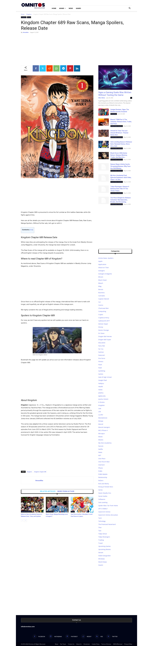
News (71, 8)
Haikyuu (101, 383)
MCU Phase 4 (103, 430)
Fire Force (101, 358)
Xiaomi (100, 565)
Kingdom (29, 14)
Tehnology (113, 114)
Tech (100, 518)
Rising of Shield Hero (105, 487)
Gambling (101, 371)
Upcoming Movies (104, 549)
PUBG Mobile (102, 474)
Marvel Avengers (104, 427)
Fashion (101, 352)
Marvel (100, 424)
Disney (100, 327)
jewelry (100, 393)
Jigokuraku (102, 396)
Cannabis (101, 296)
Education (101, 343)
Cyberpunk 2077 (104, 321)
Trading (101, 540)
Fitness (100, 361)
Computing (102, 311)
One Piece (101, 459)
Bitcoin (100, 277)
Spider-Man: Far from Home (108, 506)
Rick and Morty (103, 484)
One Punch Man (104, 462)
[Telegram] (63, 68)
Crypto (100, 314)
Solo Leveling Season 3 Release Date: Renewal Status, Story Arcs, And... (121, 144)
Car (99, 302)
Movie (100, 437)
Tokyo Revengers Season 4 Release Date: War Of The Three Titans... (119, 189)
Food (100, 368)
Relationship (102, 477)
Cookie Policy (95, 644)
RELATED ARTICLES (47, 491)
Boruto (100, 289)
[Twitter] (43, 68)
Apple (100, 261)
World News (102, 562)
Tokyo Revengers (104, 537)
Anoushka (26, 32)
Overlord (101, 465)
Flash (100, 365)
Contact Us (71, 644)
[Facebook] (36, 68)
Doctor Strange (103, 330)
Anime (61, 8)
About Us (79, 644)
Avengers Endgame (105, 274)
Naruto (100, 446)
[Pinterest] (70, 68)
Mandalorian (102, 418)
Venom (100, 553)
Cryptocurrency (103, 318)
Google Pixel (102, 380)
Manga (100, 421)
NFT (99, 455)
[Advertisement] (76, 49)
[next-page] (25, 520)
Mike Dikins (101, 98)
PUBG (100, 471)
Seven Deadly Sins (104, 493)
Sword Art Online (104, 512)
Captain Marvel (103, 299)
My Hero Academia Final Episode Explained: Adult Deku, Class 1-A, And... (120, 177)
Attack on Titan (103, 268)
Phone (100, 468)
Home (54, 8)
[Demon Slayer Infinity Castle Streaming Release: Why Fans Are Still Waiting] (103, 166)
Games (78, 8)
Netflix (100, 449)
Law (99, 408)
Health (100, 387)
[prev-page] (22, 520)
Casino (100, 305)
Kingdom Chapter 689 (40, 471)
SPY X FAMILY (103, 509)
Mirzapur (101, 433)
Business (101, 293)
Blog (99, 286)
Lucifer (100, 415)
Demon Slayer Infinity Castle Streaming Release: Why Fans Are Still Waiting (120, 166)
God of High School (105, 377)
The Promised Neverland (107, 524)
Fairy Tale (101, 346)
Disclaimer (87, 644)
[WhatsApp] (56, 68)
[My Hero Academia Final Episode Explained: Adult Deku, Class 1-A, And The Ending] (103, 178)
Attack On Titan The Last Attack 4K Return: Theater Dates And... (119, 133)
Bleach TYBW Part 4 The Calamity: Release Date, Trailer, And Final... (121, 122)
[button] (129, 8)
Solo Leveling (102, 502)
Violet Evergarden (104, 556)
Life (99, 412)
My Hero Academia (26, 511)
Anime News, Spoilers (104, 89)
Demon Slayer (103, 324)
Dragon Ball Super (104, 340)
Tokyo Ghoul (102, 534)
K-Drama (101, 402)
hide (31, 230)
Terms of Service (106, 644)
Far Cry (100, 349)
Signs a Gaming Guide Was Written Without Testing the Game (114, 93)
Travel (100, 543)
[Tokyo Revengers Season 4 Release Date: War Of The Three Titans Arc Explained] (103, 189)
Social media (102, 496)
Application (102, 264)
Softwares (101, 499)
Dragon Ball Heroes (105, 336)
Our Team (63, 644)
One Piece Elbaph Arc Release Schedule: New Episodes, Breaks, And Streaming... (120, 200)
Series (100, 490)
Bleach (100, 283)
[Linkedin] (77, 68)
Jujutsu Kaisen (103, 399)
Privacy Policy (128, 644)
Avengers (101, 271)
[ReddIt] (49, 68)
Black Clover (49, 511)
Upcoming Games (104, 546)
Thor (100, 527)
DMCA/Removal (117, 644)
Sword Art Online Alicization (108, 515)
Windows (101, 559)
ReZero (100, 480)
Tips (99, 531)
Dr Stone (101, 333)
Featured (101, 355)
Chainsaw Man (103, 308)
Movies (100, 440)
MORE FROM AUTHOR (65, 491)
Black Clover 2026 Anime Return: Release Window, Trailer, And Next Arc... (118, 155)
